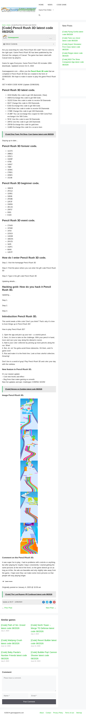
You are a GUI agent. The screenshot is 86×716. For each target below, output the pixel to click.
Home (4, 25)
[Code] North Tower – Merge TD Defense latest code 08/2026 (42, 628)
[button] (29, 414)
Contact (48, 713)
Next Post (50, 608)
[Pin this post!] (54, 603)
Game (8, 25)
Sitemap (79, 713)
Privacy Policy (58, 713)
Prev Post (8, 608)
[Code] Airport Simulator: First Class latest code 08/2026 (72, 47)
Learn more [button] (8, 581)
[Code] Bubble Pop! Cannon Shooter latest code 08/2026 (44, 655)
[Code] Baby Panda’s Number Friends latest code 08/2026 (14, 655)
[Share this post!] (43, 603)
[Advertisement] (74, 82)
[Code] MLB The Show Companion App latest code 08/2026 (73, 62)
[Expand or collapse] (53, 44)
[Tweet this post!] (47, 603)
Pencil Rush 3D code (39, 71)
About (42, 713)
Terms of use (69, 713)
